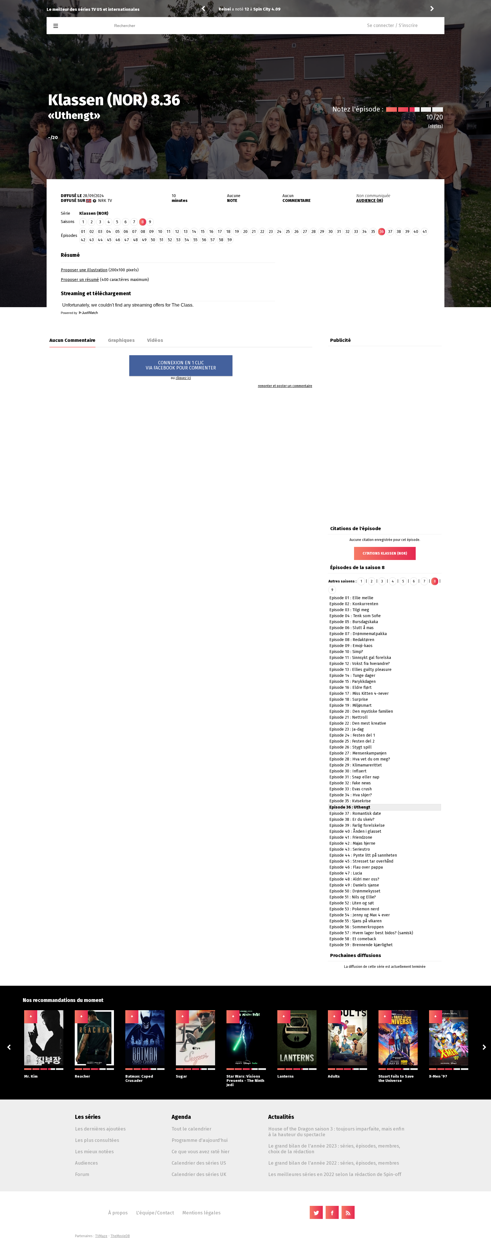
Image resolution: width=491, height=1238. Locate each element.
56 (204, 239)
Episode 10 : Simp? (346, 651)
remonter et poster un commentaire (285, 386)
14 (194, 231)
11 (168, 231)
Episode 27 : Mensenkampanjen (357, 753)
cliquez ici (183, 378)
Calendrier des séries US (199, 1163)
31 (339, 231)
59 (230, 239)
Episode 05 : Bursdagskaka (353, 621)
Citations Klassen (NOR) (385, 553)
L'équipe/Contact (155, 1213)
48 (135, 239)
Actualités (281, 1117)
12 (177, 231)
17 (220, 231)
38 (399, 231)
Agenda (181, 1117)
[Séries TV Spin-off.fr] (78, 26)
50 (153, 239)
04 (108, 231)
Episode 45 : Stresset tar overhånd (361, 861)
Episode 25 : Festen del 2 (352, 741)
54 (187, 239)
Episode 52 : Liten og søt (351, 903)
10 (160, 231)
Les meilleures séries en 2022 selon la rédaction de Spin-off (334, 1174)
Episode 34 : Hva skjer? (350, 795)
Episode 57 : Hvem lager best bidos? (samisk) (371, 933)
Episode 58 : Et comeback (352, 939)
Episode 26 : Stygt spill (350, 747)
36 (382, 231)
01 (83, 231)
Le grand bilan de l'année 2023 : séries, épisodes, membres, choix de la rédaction (334, 1148)
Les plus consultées (97, 1140)
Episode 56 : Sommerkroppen (356, 927)
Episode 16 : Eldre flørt (350, 687)
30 (330, 231)
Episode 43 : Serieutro (349, 849)
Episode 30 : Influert (348, 771)
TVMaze (101, 1236)
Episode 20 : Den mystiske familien (361, 711)
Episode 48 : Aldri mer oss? (354, 879)
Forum (82, 1174)
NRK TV (105, 200)
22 (262, 231)
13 (186, 231)
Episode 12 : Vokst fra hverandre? (359, 663)
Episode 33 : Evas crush (350, 789)
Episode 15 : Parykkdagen (352, 681)
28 (313, 231)
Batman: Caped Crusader (139, 1078)
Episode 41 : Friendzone (350, 837)
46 (117, 239)
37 (390, 231)
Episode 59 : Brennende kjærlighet (361, 945)
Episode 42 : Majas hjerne (352, 843)
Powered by (69, 313)
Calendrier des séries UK (199, 1174)
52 (170, 239)
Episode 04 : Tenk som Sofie (355, 615)
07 (134, 231)
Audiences (86, 1163)
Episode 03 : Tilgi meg (349, 609)
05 (117, 231)
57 (213, 239)
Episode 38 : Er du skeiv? (352, 819)
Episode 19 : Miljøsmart (350, 705)
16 (211, 231)
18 (228, 231)
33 (356, 231)
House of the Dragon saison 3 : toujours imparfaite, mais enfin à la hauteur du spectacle (336, 1131)
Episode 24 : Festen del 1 (352, 735)
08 (143, 231)
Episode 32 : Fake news (350, 783)
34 (364, 231)
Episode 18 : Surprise (348, 699)
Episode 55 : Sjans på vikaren (355, 921)
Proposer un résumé (80, 279)
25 (288, 231)
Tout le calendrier (191, 1129)
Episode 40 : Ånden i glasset (355, 831)
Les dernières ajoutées (100, 1129)
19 (237, 231)
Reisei (225, 9)
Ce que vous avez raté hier (201, 1151)
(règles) (435, 126)
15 (203, 231)
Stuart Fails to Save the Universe (396, 1078)
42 (83, 239)
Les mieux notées (94, 1151)
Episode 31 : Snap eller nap (354, 777)
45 (109, 239)
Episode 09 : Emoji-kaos (351, 645)
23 (271, 231)
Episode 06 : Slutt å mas (351, 627)
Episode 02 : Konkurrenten (353, 604)
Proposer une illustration (84, 270)
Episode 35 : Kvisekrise (350, 801)
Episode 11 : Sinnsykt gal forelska (360, 657)
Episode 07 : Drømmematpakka (358, 633)
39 (407, 231)
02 (92, 231)
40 (415, 231)
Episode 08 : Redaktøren (351, 639)
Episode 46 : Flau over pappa (356, 867)
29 (322, 231)
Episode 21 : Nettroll (348, 717)
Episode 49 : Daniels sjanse (354, 885)
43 (91, 239)
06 (126, 231)
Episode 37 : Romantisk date (355, 813)
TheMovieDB (120, 1236)
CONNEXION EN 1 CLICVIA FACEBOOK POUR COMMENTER (181, 365)
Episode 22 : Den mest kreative (357, 723)
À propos (118, 1213)
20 (245, 231)
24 (279, 231)
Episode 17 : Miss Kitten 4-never (359, 693)
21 (254, 231)
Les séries (88, 1117)
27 (305, 231)
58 (221, 239)
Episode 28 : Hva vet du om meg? (359, 759)
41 (425, 231)
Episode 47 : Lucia (345, 873)
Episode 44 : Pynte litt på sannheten (363, 855)
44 (100, 239)
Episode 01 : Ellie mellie (351, 598)
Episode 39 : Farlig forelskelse (357, 825)
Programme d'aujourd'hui (200, 1140)
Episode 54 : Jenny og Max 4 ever (359, 915)
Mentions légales (201, 1213)
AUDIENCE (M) (369, 200)
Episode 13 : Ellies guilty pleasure (360, 669)
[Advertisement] (359, 285)
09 (151, 231)
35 (373, 231)
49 (144, 239)
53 (178, 239)
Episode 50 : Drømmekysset (354, 891)
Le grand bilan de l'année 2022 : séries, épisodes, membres (333, 1163)
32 (347, 231)
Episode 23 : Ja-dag (346, 729)
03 (100, 231)
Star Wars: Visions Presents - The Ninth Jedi (245, 1080)
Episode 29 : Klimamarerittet (355, 765)
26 (296, 231)
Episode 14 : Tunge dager (352, 675)
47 (126, 239)
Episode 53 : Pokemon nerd (354, 909)
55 (195, 239)
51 (161, 239)
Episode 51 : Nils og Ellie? (352, 897)
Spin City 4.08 (266, 9)
